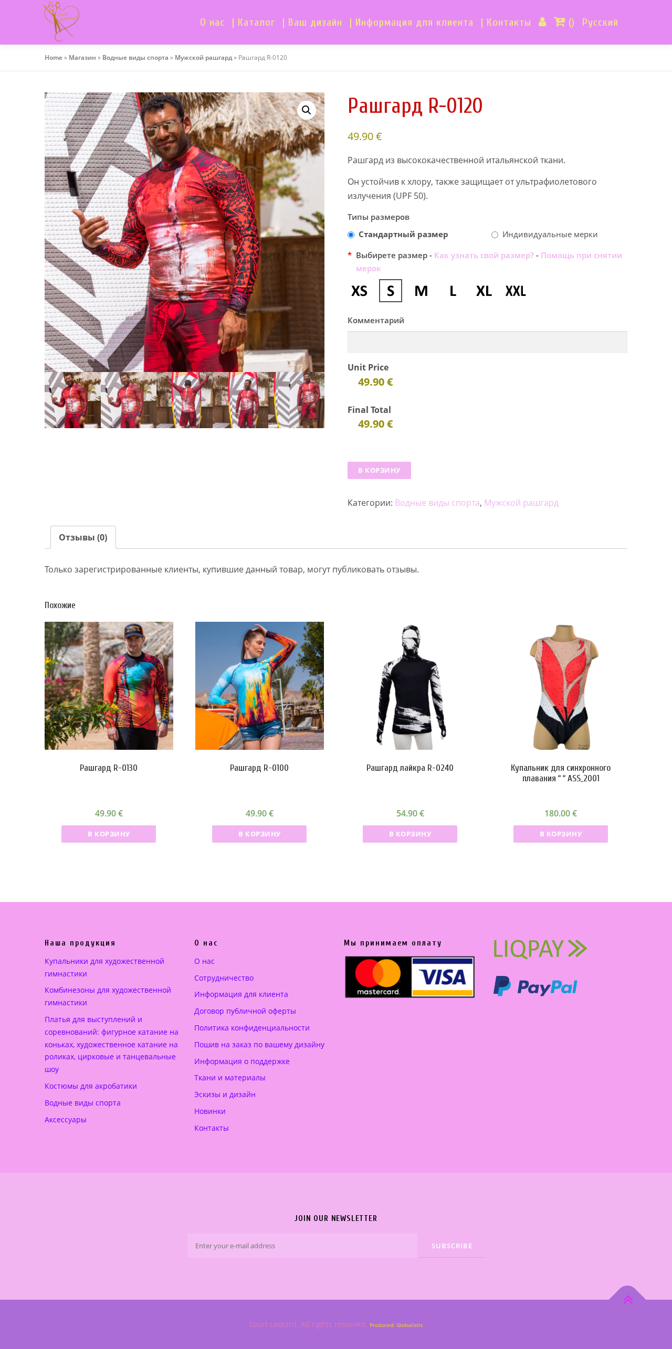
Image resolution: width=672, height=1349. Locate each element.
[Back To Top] (627, 1300)
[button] (306, 110)
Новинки (210, 1111)
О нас (212, 22)
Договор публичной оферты (245, 1011)
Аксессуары (66, 1119)
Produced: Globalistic (396, 1325)
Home (53, 57)
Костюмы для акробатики (91, 1086)
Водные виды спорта (135, 57)
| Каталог (253, 22)
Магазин (82, 57)
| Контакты (506, 22)
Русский (600, 22)
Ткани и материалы (230, 1077)
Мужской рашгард (203, 57)
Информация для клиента (241, 994)
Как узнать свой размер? (484, 255)
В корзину (379, 470)
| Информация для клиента (412, 22)
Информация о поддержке (242, 1061)
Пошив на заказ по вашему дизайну (259, 1044)
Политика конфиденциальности (252, 1028)
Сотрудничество (224, 978)
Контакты (211, 1128)
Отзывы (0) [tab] (83, 537)
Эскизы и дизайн (225, 1094)
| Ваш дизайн (312, 22)
